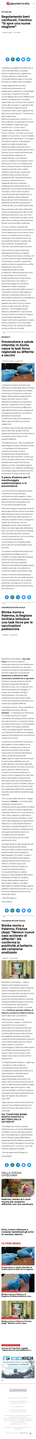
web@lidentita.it (20, 1406)
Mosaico (6, 337)
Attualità (6, 12)
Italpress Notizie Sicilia (13, 607)
